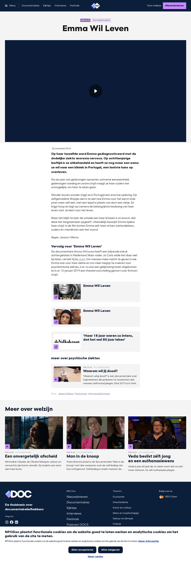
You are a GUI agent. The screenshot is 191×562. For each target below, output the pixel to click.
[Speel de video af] (95, 91)
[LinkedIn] (16, 522)
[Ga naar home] (95, 6)
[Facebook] (11, 522)
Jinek (82, 259)
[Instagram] (7, 522)
